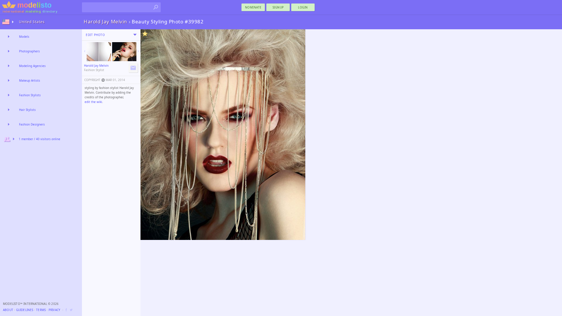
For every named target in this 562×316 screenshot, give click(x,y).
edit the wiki (93, 102)
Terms (41, 310)
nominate (253, 7)
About (8, 310)
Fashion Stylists (30, 95)
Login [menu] (303, 7)
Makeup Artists (29, 80)
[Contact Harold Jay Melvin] (133, 68)
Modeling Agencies (32, 66)
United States (32, 21)
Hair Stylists (27, 110)
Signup (278, 7)
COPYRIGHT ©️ (94, 80)
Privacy (54, 310)
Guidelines (24, 310)
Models (24, 37)
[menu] (135, 35)
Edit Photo (95, 35)
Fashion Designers (32, 124)
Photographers (29, 51)
